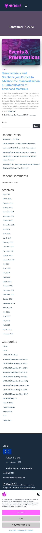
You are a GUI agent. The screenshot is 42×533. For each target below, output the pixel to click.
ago (31, 115)
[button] (39, 494)
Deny (21, 519)
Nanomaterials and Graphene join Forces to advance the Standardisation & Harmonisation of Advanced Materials (21, 81)
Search (4, 122)
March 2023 (7, 329)
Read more (12, 111)
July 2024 (6, 264)
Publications (7, 420)
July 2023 (6, 312)
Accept (21, 513)
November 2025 (8, 216)
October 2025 (8, 220)
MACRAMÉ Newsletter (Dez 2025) (15, 363)
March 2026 (7, 199)
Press (5, 416)
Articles (5, 346)
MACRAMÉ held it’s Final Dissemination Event (19, 144)
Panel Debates (8, 403)
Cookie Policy (12, 530)
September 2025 (9, 225)
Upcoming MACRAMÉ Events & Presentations (19, 148)
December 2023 (8, 290)
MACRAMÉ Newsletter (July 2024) (15, 372)
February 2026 (8, 203)
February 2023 (8, 334)
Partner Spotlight (9, 407)
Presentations (8, 411)
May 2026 (6, 194)
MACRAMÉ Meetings (10, 355)
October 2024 (8, 255)
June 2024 (6, 268)
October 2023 (8, 299)
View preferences (21, 525)
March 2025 (7, 238)
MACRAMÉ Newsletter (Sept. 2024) (15, 394)
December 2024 (8, 247)
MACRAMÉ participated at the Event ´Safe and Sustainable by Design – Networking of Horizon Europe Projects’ (19, 156)
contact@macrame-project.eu (14, 478)
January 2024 (8, 286)
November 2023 (8, 294)
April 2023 (6, 325)
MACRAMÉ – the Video (11, 139)
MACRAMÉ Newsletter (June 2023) (15, 381)
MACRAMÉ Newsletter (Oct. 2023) (15, 390)
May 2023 (6, 321)
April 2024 (6, 277)
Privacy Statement (21, 530)
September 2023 (9, 303)
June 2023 (6, 316)
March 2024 (7, 281)
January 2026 (8, 207)
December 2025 (8, 212)
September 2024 (9, 260)
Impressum (30, 530)
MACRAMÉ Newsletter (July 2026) (15, 377)
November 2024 (8, 251)
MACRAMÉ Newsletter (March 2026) (16, 385)
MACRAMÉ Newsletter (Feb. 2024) (15, 368)
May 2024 (6, 273)
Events (4, 69)
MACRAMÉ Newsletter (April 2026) (15, 359)
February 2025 (8, 242)
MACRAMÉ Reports (10, 398)
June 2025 (6, 233)
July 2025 (6, 229)
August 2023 (7, 308)
